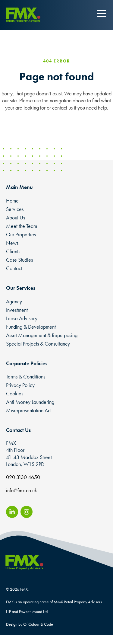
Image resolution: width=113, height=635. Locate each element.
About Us (15, 217)
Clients (13, 251)
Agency (14, 301)
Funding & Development (31, 326)
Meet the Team (21, 225)
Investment (17, 309)
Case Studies (19, 259)
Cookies (14, 393)
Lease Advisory (21, 318)
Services (15, 209)
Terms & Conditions (25, 376)
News (12, 242)
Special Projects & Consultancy (38, 343)
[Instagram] (26, 512)
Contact (14, 268)
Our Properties (21, 234)
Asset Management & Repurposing (41, 335)
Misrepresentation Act (29, 410)
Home (12, 200)
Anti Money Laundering (30, 401)
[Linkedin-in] (12, 512)
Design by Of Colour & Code (29, 624)
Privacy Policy (20, 384)
